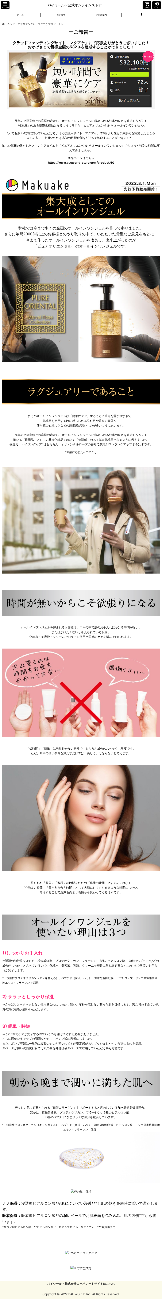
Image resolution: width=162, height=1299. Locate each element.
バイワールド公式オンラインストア (75, 5)
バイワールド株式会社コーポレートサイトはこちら (81, 1283)
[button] (5, 5)
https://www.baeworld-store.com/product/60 (81, 162)
